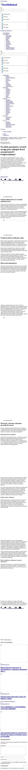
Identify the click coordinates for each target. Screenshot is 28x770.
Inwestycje (8, 80)
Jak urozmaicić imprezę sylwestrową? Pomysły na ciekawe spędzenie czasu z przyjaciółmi (14, 734)
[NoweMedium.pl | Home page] (9, 4)
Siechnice (8, 41)
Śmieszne (8, 97)
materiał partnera (7, 639)
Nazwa (2, 757)
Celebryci (8, 92)
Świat (7, 81)
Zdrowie (8, 107)
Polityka (8, 76)
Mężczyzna (8, 109)
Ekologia (8, 83)
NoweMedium (6, 33)
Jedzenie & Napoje (10, 103)
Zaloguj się (9, 30)
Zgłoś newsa (8, 117)
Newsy (4, 133)
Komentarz (3, 745)
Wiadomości (6, 75)
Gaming (7, 93)
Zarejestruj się (4, 30)
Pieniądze (8, 99)
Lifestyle (5, 98)
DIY (7, 114)
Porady (7, 113)
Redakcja (8, 122)
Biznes (7, 79)
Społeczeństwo (9, 86)
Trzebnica (8, 42)
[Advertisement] (14, 288)
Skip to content (4, 1)
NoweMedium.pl (4, 137)
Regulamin (8, 123)
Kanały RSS (8, 126)
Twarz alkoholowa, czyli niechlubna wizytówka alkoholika (13, 708)
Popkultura (8, 90)
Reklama (8, 119)
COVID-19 (8, 85)
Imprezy (8, 91)
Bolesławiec (8, 36)
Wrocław (8, 46)
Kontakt (7, 118)
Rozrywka (5, 87)
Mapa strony (8, 125)
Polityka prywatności (10, 124)
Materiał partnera (4, 176)
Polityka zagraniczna (10, 77)
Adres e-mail (4, 759)
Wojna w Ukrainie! (7, 131)
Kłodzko (8, 37)
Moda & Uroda (9, 101)
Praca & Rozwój (9, 106)
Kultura (7, 88)
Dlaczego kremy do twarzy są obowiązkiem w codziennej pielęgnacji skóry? (14, 669)
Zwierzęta (8, 112)
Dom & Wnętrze (9, 102)
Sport (7, 82)
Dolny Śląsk (8, 35)
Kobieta (7, 108)
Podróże (8, 104)
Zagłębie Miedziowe (10, 47)
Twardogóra (8, 44)
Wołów (7, 45)
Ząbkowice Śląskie (10, 49)
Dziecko (8, 110)
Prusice (7, 40)
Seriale (7, 94)
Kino (7, 96)
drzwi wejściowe (7, 242)
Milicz (7, 39)
